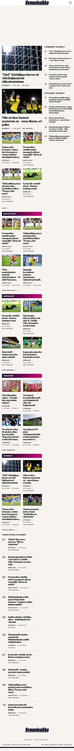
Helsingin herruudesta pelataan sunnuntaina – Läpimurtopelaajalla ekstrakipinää (32, 276)
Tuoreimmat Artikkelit (54, 47)
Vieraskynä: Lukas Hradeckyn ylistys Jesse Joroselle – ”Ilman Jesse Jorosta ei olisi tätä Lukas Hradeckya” (10, 435)
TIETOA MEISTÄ (45, 744)
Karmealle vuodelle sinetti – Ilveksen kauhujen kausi (32, 186)
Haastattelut (9, 214)
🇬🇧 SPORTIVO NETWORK (56, 744)
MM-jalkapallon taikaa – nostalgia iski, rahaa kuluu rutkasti (9, 399)
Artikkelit (7, 456)
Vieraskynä (8, 376)
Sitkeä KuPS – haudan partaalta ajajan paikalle (10, 354)
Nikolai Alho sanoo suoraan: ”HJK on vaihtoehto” (16, 542)
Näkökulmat (8, 296)
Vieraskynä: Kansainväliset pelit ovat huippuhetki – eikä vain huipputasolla (32, 400)
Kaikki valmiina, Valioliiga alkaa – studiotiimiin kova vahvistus (19, 619)
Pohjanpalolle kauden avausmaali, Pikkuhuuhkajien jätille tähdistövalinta (18, 638)
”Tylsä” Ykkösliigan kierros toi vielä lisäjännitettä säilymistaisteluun (20, 78)
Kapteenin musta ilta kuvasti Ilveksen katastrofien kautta (32, 354)
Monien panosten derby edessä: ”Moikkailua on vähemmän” (31, 513)
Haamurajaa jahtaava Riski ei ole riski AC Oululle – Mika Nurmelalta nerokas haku (31, 320)
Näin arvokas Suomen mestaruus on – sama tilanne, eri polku (22, 121)
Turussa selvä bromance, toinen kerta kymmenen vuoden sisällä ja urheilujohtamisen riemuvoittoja (10, 153)
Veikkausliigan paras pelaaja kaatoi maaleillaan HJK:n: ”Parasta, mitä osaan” (11, 188)
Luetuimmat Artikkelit (54, 93)
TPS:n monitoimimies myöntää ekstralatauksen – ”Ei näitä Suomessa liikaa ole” (11, 276)
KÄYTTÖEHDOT (68, 744)
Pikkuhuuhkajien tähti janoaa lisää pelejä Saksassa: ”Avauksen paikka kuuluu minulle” (20, 601)
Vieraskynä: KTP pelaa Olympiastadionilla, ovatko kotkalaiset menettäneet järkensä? (32, 435)
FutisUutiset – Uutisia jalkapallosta (36, 739)
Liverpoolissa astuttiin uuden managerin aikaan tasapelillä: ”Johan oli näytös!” (32, 152)
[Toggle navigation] (70, 2)
